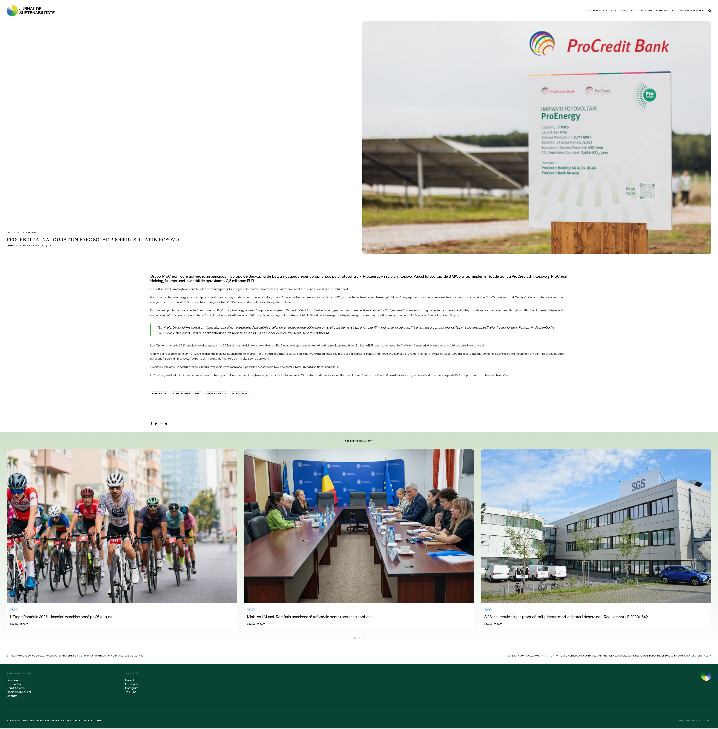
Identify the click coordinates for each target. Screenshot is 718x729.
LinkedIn (130, 680)
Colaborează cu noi (19, 692)
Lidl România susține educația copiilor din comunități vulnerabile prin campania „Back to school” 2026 (331, 616)
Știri (614, 10)
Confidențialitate (81, 720)
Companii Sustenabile (690, 10)
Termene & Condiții (58, 720)
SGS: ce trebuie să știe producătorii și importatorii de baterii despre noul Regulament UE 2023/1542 (92, 616)
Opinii (623, 10)
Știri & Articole (15, 688)
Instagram (131, 688)
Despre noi (13, 680)
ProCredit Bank (239, 393)
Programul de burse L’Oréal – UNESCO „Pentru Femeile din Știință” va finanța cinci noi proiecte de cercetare (76, 655)
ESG (633, 10)
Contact (12, 696)
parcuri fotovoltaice (216, 393)
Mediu (198, 393)
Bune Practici (664, 10)
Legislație (645, 10)
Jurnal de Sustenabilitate (23, 245)
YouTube (130, 692)
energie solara (160, 393)
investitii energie (181, 393)
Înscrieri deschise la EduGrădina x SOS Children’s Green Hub (534, 616)
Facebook (131, 684)
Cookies (98, 720)
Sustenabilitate (596, 10)
